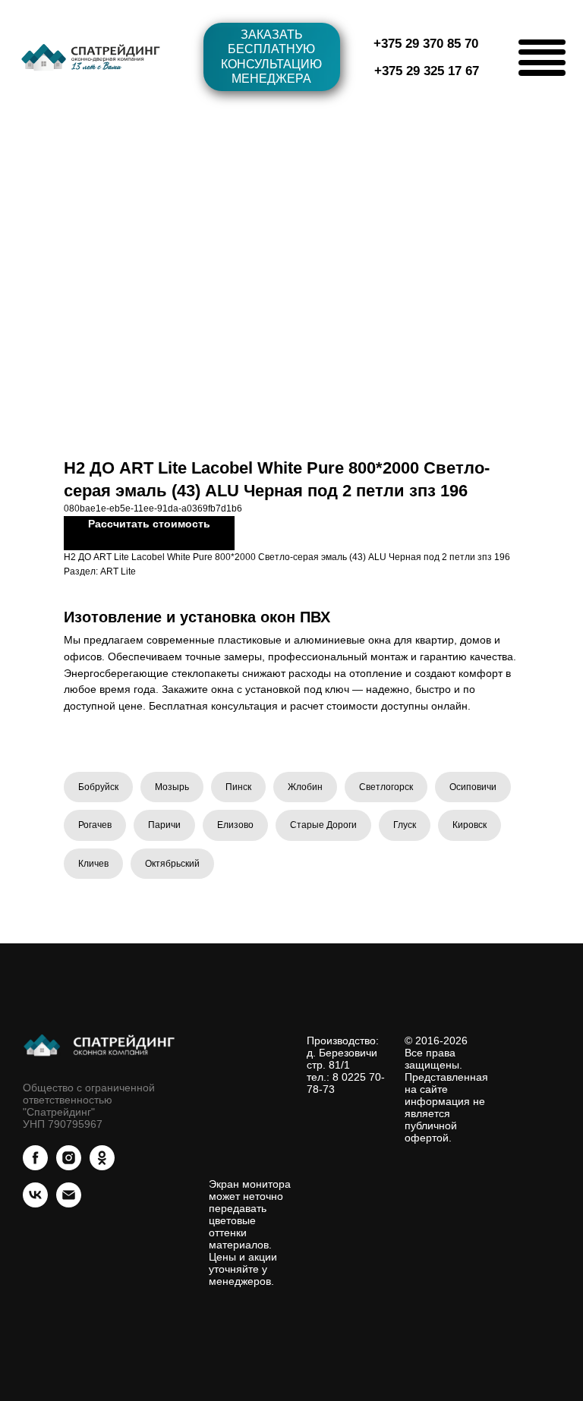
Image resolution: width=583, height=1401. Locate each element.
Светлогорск (386, 787)
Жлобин (305, 787)
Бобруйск (98, 787)
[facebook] (35, 1166)
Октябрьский (172, 863)
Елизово (235, 825)
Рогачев (95, 825)
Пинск (238, 787)
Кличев (93, 863)
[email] (68, 1203)
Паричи (164, 825)
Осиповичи (472, 787)
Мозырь (172, 787)
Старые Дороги (323, 825)
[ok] (102, 1166)
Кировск (469, 825)
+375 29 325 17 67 (426, 71)
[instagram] (68, 1166)
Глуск (404, 825)
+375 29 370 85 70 (425, 43)
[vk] (35, 1203)
